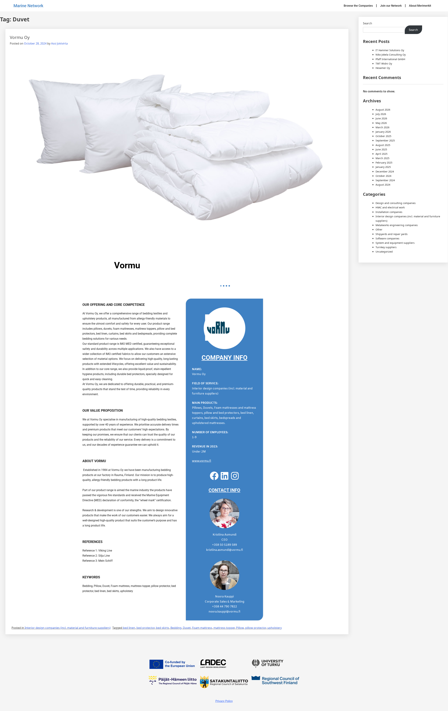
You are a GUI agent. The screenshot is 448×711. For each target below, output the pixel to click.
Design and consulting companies (396, 203)
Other (379, 229)
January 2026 (383, 131)
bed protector (145, 628)
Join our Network (391, 5)
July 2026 (381, 114)
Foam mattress (202, 628)
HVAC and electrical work (390, 207)
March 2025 (382, 158)
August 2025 (383, 145)
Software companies (387, 238)
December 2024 (385, 171)
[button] (221, 286)
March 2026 (382, 127)
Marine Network (28, 5)
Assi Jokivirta (59, 43)
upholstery (274, 628)
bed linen (129, 628)
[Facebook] (214, 475)
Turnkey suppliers (386, 247)
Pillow (240, 628)
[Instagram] (234, 475)
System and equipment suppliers (395, 242)
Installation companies (389, 212)
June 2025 (381, 149)
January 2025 (383, 167)
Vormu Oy (20, 37)
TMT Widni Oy (384, 63)
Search (367, 23)
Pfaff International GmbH (390, 59)
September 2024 (385, 180)
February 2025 (384, 162)
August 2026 (383, 109)
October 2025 (383, 136)
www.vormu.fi (201, 461)
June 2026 (381, 118)
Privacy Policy (224, 701)
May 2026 (381, 123)
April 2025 (381, 153)
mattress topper (224, 628)
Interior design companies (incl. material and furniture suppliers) (68, 628)
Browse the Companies (358, 5)
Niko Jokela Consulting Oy (391, 54)
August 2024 (383, 184)
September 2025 (385, 140)
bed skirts (162, 628)
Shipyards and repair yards (392, 234)
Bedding (175, 628)
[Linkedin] (224, 475)
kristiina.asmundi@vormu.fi (224, 550)
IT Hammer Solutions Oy (390, 50)
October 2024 (383, 176)
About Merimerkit (420, 5)
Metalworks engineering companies (397, 225)
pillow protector (255, 628)
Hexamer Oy (383, 68)
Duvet (187, 628)
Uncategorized (384, 251)
